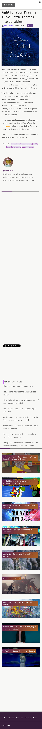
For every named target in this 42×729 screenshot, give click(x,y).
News (30, 26)
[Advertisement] (21, 323)
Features (19, 718)
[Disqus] (20, 221)
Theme (24, 147)
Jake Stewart (8, 26)
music (8, 147)
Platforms (10, 718)
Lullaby (35, 144)
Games (35, 718)
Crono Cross (19, 144)
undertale (31, 147)
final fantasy (28, 144)
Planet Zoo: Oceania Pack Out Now (18, 386)
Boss (12, 144)
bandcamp (6, 126)
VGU (3, 718)
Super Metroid (16, 147)
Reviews (28, 718)
